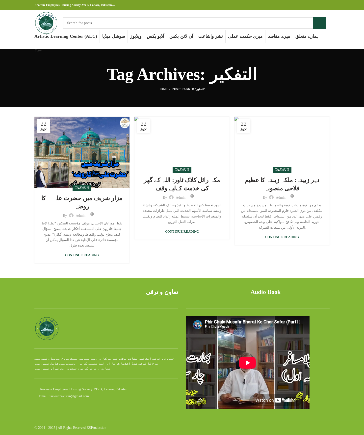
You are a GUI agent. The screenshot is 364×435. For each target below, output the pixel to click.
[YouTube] (327, 5)
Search (319, 23)
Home (162, 89)
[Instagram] (321, 5)
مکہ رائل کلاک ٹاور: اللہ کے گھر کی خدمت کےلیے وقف (182, 184)
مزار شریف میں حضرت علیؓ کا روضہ (82, 202)
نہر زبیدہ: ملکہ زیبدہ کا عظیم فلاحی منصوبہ (282, 184)
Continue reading (82, 255)
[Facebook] (315, 5)
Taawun (82, 187)
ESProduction (96, 428)
